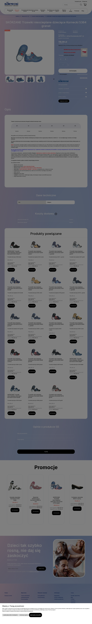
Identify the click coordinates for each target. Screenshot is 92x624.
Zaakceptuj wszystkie (35, 615)
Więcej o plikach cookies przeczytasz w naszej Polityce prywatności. (17, 611)
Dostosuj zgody (24, 615)
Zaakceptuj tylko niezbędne (10, 615)
